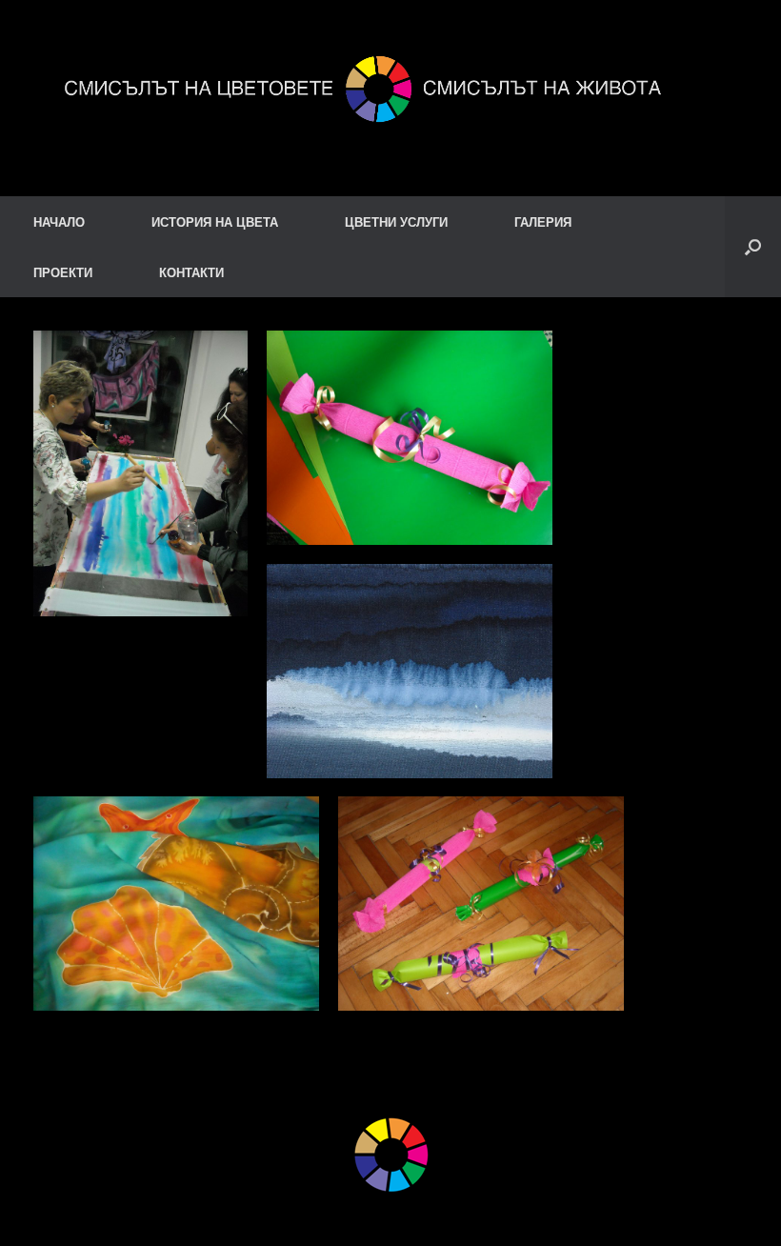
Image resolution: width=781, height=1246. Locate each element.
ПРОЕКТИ (62, 272)
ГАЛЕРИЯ (542, 221)
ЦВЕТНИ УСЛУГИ (396, 221)
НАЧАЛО (59, 221)
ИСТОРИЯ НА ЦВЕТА (214, 221)
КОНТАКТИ (191, 272)
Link (95, 1135)
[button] (753, 246)
